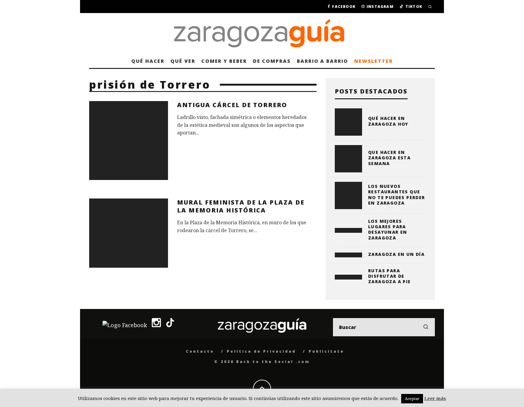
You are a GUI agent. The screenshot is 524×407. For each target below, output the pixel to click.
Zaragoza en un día (396, 254)
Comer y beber (224, 61)
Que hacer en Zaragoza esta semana (389, 157)
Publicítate (326, 351)
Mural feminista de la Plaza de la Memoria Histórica (240, 206)
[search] (426, 327)
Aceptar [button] (412, 398)
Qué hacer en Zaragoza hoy (388, 121)
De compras (272, 61)
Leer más (435, 398)
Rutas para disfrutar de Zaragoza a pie (389, 276)
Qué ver (182, 61)
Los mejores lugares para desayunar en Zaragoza (387, 229)
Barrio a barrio (322, 61)
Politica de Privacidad (261, 351)
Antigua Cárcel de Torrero (232, 105)
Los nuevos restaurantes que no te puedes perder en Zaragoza (396, 194)
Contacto (200, 351)
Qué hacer (147, 61)
